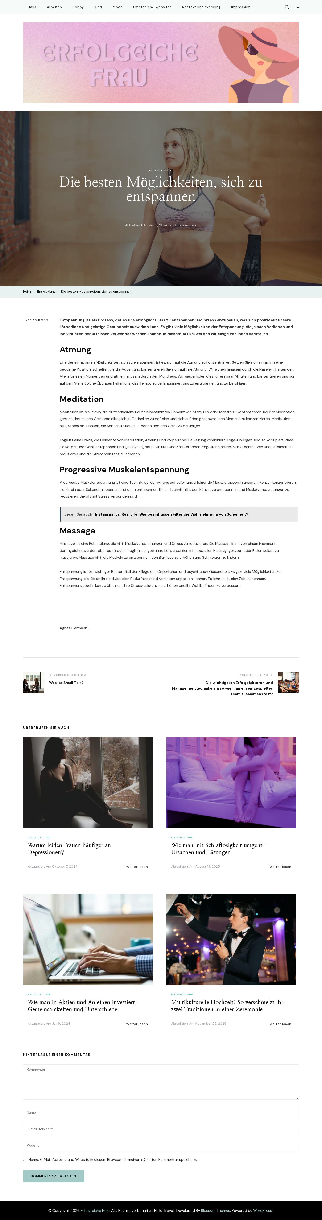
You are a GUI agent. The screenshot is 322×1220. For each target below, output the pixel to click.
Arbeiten (54, 7)
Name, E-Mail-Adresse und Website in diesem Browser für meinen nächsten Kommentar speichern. (113, 1159)
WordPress (262, 1210)
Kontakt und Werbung (201, 7)
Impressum (241, 7)
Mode (118, 7)
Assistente (41, 319)
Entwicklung (160, 170)
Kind (98, 7)
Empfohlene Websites (152, 7)
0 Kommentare (185, 226)
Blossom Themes (215, 1210)
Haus (32, 7)
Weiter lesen (137, 867)
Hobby (78, 7)
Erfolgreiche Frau (95, 1210)
